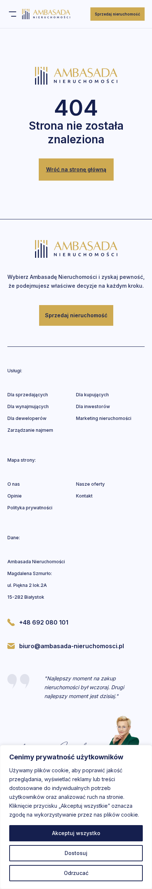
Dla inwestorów (93, 406)
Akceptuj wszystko (76, 833)
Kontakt (84, 496)
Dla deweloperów (26, 418)
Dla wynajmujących (28, 406)
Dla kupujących (92, 394)
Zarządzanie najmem (30, 430)
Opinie (14, 496)
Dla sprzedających (27, 394)
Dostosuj (76, 853)
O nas (13, 484)
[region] (76, 817)
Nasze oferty (90, 484)
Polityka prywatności (29, 507)
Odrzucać (76, 873)
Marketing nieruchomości (103, 418)
